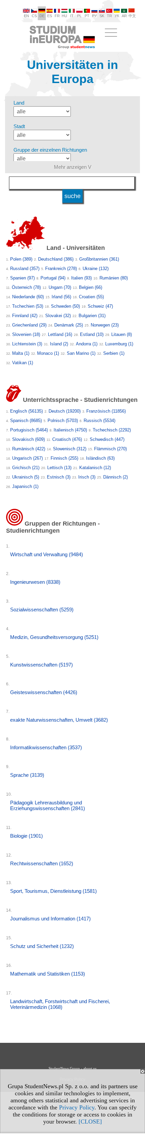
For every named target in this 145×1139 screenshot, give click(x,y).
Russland (24, 268)
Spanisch (26, 420)
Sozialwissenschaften (42, 609)
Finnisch (64, 458)
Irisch (86, 477)
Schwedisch (107, 439)
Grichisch (25, 467)
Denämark (68, 325)
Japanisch (25, 486)
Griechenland (29, 325)
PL (79, 16)
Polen (21, 259)
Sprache (27, 775)
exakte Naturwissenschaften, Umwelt (59, 720)
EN (26, 16)
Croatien (91, 296)
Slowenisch (69, 448)
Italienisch (70, 429)
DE (42, 16)
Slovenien (26, 334)
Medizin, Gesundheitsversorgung (54, 637)
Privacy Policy (76, 1107)
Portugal (52, 277)
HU (64, 16)
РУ (94, 16)
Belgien (90, 287)
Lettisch (59, 467)
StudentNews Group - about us (72, 1068)
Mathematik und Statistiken (47, 974)
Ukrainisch (25, 477)
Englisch (26, 411)
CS (34, 16)
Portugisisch (29, 429)
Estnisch (58, 477)
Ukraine (96, 268)
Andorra (86, 343)
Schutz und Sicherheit (42, 946)
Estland (92, 334)
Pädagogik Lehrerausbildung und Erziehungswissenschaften (47, 805)
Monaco (48, 353)
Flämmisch (110, 448)
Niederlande (28, 296)
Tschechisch (112, 429)
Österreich (26, 287)
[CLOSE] (90, 1121)
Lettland (60, 334)
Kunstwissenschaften (41, 665)
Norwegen (105, 325)
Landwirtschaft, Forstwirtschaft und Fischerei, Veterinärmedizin (60, 1004)
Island (59, 343)
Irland (61, 296)
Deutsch (65, 411)
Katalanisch (95, 467)
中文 (132, 16)
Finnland (24, 315)
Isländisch (100, 458)
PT (87, 16)
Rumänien (113, 277)
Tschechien (27, 306)
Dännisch (115, 477)
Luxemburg (119, 343)
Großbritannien (99, 259)
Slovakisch (28, 439)
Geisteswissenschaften (43, 692)
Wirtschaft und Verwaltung (46, 554)
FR (57, 16)
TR (109, 16)
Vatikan (22, 362)
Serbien (113, 353)
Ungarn (60, 287)
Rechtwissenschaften (41, 863)
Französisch (106, 411)
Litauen (121, 334)
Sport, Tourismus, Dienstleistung (53, 891)
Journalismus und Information (50, 918)
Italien (81, 277)
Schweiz (100, 306)
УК (117, 16)
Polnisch (63, 420)
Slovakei (58, 315)
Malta (20, 353)
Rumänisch (28, 448)
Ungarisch (27, 458)
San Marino (81, 353)
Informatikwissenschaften (46, 747)
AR (124, 16)
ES (49, 16)
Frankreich (61, 268)
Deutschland (56, 259)
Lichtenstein (27, 343)
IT (72, 16)
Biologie (26, 836)
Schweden (65, 306)
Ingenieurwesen (35, 582)
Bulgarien (92, 315)
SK (101, 16)
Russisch (99, 420)
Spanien (22, 277)
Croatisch (67, 439)
